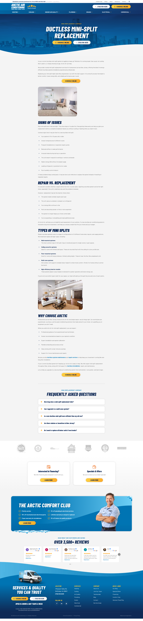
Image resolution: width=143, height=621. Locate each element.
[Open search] (129, 1)
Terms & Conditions (67, 615)
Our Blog (115, 588)
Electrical (106, 12)
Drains (88, 12)
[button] (101, 6)
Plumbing (72, 12)
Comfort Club (99, 1)
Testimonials (97, 594)
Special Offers (117, 591)
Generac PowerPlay (118, 600)
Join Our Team (97, 591)
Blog (94, 597)
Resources (117, 1)
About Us (96, 588)
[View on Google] (27, 549)
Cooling (31, 12)
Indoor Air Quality (51, 12)
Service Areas (97, 603)
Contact (124, 1)
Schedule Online (71, 81)
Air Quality (77, 594)
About (111, 1)
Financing (115, 594)
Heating (15, 12)
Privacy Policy (77, 615)
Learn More (49, 480)
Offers (105, 1)
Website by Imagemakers (125, 615)
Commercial (125, 12)
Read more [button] (28, 558)
